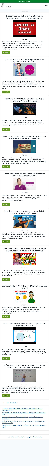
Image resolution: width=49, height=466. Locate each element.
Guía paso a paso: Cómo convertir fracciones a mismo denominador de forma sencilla (25, 366)
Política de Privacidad (17, 437)
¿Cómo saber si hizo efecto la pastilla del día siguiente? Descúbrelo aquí (24, 60)
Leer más (5, 52)
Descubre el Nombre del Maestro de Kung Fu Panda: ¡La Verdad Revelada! (24, 100)
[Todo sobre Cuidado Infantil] (6, 6)
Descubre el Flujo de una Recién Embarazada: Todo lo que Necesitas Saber (24, 175)
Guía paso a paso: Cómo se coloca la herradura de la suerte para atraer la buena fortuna (24, 249)
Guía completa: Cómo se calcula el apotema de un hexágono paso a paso (24, 324)
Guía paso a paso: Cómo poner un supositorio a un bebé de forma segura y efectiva (24, 137)
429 (8, 402)
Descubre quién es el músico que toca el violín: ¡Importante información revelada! (24, 212)
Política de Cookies (37, 437)
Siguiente (14, 402)
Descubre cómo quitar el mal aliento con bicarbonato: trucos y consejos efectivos (24, 17)
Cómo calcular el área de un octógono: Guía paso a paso (24, 287)
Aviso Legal (27, 437)
